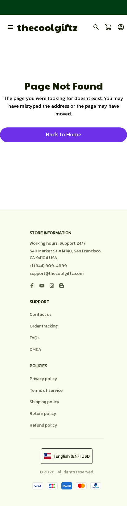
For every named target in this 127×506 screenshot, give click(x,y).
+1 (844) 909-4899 (48, 266)
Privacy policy (43, 378)
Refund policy (43, 425)
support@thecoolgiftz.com (57, 273)
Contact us (40, 314)
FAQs (34, 338)
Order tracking (44, 326)
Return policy (43, 413)
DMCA (35, 349)
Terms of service (46, 390)
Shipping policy (44, 402)
